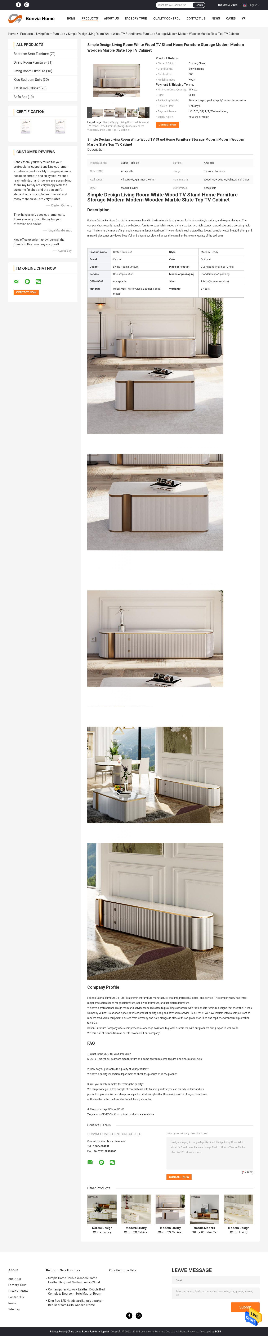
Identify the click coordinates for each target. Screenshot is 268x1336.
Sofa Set (20, 97)
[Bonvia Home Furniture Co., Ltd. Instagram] (26, 5)
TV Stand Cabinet (27, 88)
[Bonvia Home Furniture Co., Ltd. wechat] (41, 282)
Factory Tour (136, 18)
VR (244, 18)
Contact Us (196, 18)
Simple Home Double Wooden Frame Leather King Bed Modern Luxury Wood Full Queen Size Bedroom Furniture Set (74, 1280)
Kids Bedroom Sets (28, 80)
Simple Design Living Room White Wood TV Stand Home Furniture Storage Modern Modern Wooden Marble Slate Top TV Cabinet (118, 126)
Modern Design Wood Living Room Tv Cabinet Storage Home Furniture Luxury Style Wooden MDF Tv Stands (238, 1230)
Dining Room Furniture (30, 62)
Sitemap (14, 1309)
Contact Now (167, 124)
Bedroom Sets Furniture (31, 54)
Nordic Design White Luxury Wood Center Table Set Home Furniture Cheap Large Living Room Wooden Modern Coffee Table (102, 1230)
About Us (111, 18)
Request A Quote (227, 4)
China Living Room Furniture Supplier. (88, 1331)
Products (90, 18)
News (216, 18)
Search (199, 5)
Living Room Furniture (50, 33)
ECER (218, 1331)
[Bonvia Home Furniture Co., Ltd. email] (19, 282)
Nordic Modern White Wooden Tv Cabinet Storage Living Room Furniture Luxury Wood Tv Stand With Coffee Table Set (204, 1230)
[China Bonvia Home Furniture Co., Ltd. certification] (25, 126)
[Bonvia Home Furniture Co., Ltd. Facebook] (18, 5)
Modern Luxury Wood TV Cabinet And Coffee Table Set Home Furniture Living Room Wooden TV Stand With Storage (136, 1230)
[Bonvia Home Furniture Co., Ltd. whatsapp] (30, 282)
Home (71, 18)
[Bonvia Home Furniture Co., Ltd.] (31, 18)
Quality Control (166, 18)
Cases (231, 18)
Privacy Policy (58, 1331)
